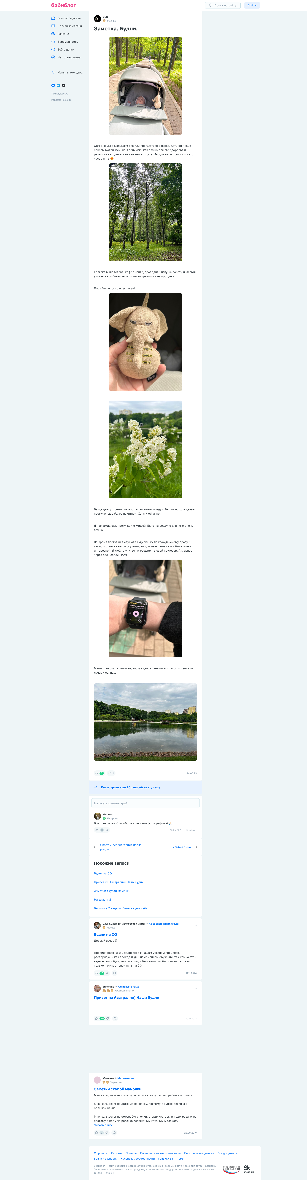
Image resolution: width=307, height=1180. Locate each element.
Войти (252, 5)
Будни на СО (103, 873)
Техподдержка (59, 93)
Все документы (228, 1153)
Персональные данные (199, 1153)
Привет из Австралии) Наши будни (119, 882)
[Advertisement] (234, 65)
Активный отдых (128, 986)
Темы (180, 1158)
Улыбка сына (182, 847)
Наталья (108, 814)
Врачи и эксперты (105, 1158)
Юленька (108, 1078)
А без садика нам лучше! (164, 923)
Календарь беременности (138, 1158)
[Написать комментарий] (145, 803)
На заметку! (102, 899)
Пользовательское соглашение (160, 1153)
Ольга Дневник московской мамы (124, 923)
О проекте (100, 1153)
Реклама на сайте (61, 99)
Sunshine (108, 986)
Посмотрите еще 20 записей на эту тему (130, 787)
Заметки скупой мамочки (112, 891)
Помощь (131, 1153)
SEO (105, 16)
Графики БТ (165, 1158)
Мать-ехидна (125, 1078)
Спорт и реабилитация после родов (120, 847)
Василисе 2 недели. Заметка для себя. (121, 908)
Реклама (116, 1153)
